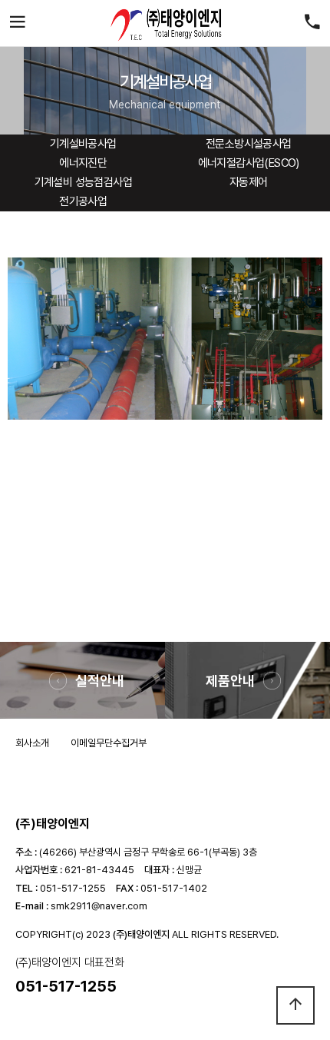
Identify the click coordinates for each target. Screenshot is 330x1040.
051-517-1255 (73, 888)
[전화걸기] (312, 23)
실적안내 (99, 681)
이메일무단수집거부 (109, 743)
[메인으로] (165, 23)
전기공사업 (83, 201)
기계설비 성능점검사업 (83, 182)
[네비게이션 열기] (17, 23)
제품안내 (230, 681)
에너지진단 (83, 163)
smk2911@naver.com (99, 906)
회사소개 (32, 743)
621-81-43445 (99, 870)
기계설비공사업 (83, 144)
